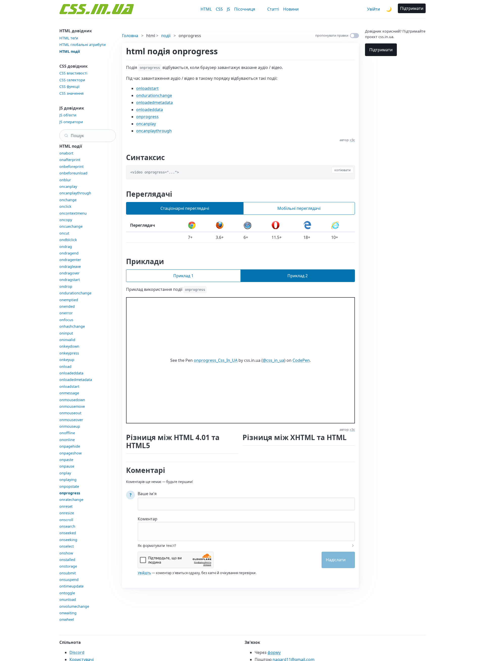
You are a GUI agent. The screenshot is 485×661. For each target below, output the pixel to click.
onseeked (67, 532)
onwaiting (68, 613)
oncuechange (71, 226)
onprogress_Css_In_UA (215, 360)
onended (67, 306)
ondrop (65, 286)
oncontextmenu (73, 213)
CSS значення (71, 93)
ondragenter (70, 259)
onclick (65, 206)
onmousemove (72, 406)
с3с (352, 140)
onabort (66, 153)
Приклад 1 (183, 275)
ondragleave (70, 266)
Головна (130, 35)
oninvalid (67, 339)
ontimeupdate (71, 586)
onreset (65, 506)
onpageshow (70, 453)
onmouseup (69, 426)
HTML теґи (68, 38)
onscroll (66, 519)
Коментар (147, 519)
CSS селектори (72, 80)
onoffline (67, 432)
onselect (66, 546)
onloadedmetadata (75, 379)
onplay (65, 473)
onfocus (66, 319)
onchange (68, 199)
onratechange (71, 499)
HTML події (69, 51)
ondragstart (69, 279)
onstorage (68, 566)
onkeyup (66, 359)
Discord (76, 652)
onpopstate (69, 486)
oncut (64, 233)
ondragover (69, 273)
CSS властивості (73, 73)
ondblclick (68, 239)
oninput (66, 333)
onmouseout (70, 413)
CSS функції (69, 86)
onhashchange (72, 326)
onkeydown (69, 346)
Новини (291, 9)
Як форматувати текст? (157, 546)
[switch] (354, 35)
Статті (273, 9)
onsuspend (69, 579)
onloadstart (69, 386)
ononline (67, 439)
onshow (66, 553)
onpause (66, 466)
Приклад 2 (297, 275)
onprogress (69, 493)
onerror (66, 313)
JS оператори (71, 121)
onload (65, 366)
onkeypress (69, 353)
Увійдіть (144, 573)
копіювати (342, 170)
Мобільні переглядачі (299, 208)
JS (228, 9)
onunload (67, 599)
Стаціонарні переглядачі (184, 208)
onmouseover (71, 419)
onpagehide (69, 446)
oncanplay (68, 186)
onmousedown (72, 399)
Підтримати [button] (411, 8)
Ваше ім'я (147, 493)
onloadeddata (71, 373)
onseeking (68, 539)
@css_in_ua (273, 360)
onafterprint (69, 159)
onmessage (69, 393)
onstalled (67, 559)
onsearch (67, 526)
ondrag (65, 246)
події (166, 35)
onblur (65, 179)
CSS (219, 9)
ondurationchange (75, 293)
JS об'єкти (67, 115)
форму (274, 652)
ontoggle (67, 593)
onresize (66, 513)
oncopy (65, 219)
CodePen (301, 360)
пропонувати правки (331, 35)
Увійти (373, 9)
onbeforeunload (73, 173)
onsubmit (67, 573)
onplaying (68, 479)
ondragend (69, 253)
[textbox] (246, 528)
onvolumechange (74, 606)
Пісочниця (244, 9)
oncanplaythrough (75, 193)
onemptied (68, 299)
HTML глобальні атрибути (82, 44)
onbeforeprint (71, 166)
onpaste (66, 459)
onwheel (66, 619)
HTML (206, 9)
